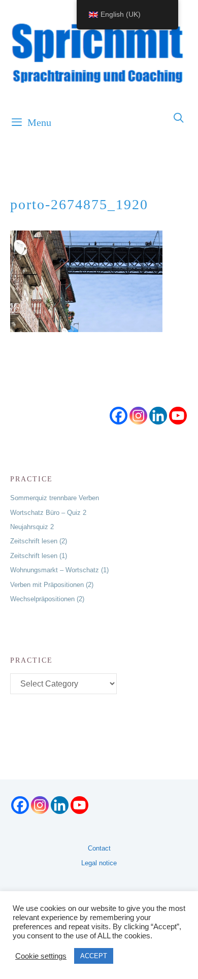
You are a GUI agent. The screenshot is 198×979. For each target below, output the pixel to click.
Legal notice (99, 863)
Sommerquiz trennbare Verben (54, 498)
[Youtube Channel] (178, 416)
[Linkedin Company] (158, 416)
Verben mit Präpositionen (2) (51, 585)
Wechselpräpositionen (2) (47, 599)
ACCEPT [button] (93, 956)
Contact (99, 848)
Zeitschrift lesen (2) (38, 541)
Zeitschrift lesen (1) (38, 556)
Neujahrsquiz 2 (32, 527)
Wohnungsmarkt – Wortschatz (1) (59, 570)
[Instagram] (138, 416)
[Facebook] (118, 416)
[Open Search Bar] (179, 118)
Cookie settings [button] (41, 956)
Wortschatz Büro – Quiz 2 (48, 512)
